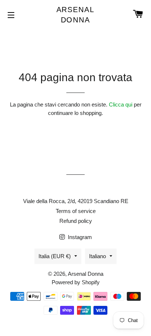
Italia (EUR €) (54, 256)
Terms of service (76, 211)
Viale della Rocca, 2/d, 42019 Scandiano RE (75, 201)
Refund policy (75, 221)
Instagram (79, 237)
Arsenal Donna (75, 15)
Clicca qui (120, 104)
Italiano (97, 256)
